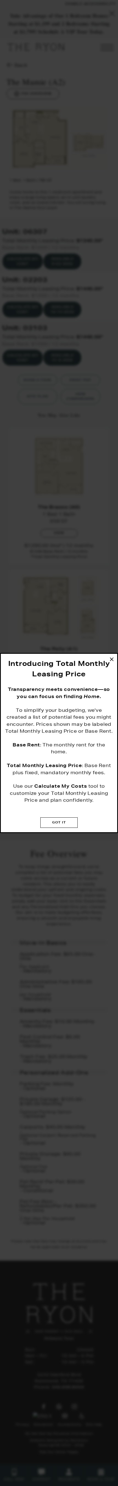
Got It (59, 822)
